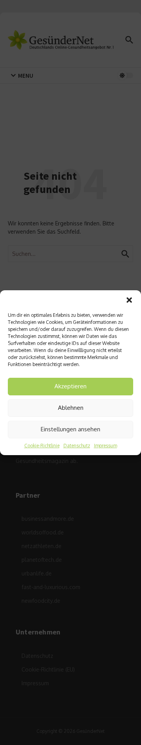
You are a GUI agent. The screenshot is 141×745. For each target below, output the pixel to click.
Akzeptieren (70, 386)
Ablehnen (70, 407)
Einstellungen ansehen (70, 429)
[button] (129, 300)
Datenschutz (76, 445)
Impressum (105, 445)
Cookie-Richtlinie (42, 445)
